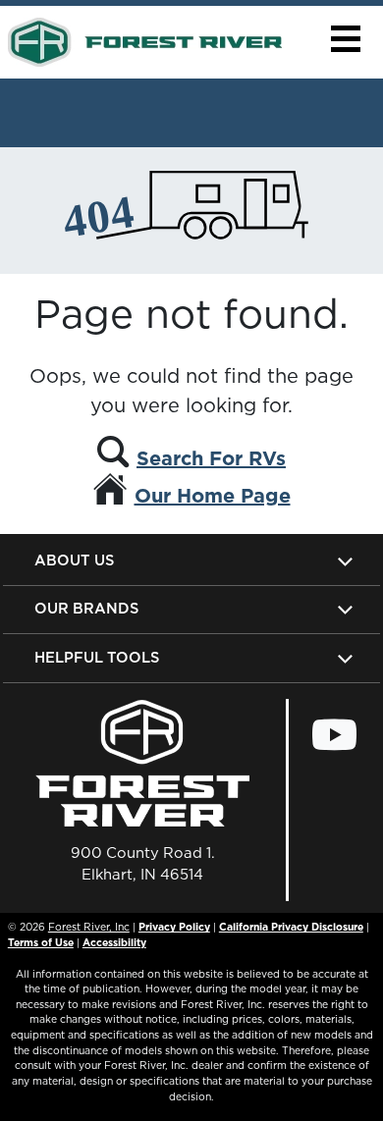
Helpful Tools (96, 657)
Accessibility (114, 942)
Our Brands (86, 608)
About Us (74, 560)
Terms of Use (41, 942)
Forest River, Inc (89, 927)
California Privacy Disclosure (291, 927)
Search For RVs (211, 458)
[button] (345, 39)
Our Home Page (213, 495)
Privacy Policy (174, 927)
